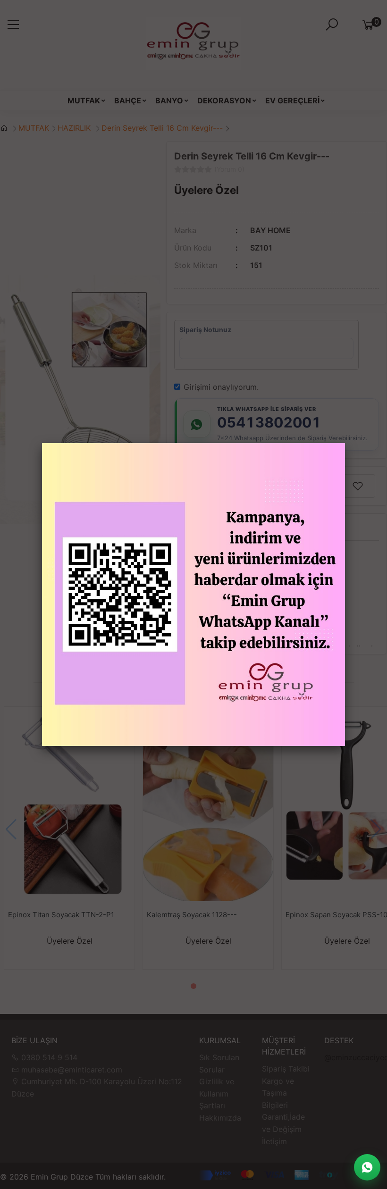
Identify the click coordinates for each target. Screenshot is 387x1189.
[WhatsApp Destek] (367, 1167)
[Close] (345, 443)
